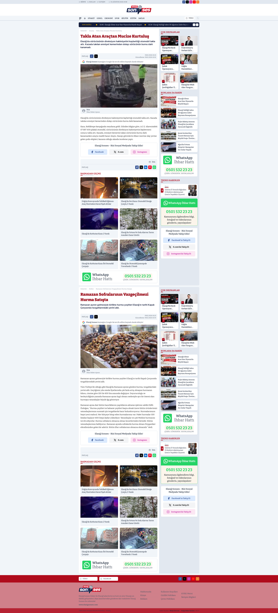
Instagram (142, 152)
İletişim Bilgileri (188, 597)
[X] (187, 1)
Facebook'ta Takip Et (181, 240)
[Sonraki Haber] (197, 24)
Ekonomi (109, 18)
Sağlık (141, 18)
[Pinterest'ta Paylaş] (150, 167)
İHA (93, 111)
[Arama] (197, 18)
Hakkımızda (145, 592)
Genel (99, 18)
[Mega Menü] (80, 18)
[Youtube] (194, 1)
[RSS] (197, 1)
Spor (117, 18)
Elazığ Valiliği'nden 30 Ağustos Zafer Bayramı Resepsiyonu (170, 25)
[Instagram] (190, 1)
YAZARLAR (107, 579)
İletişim (102, 2)
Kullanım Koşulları (169, 592)
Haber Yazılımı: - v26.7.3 (179, 610)
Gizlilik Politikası (168, 595)
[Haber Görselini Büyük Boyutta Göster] (118, 86)
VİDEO (191, 18)
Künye (83, 2)
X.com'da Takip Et (181, 247)
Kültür (125, 18)
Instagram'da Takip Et (181, 253)
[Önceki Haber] (194, 24)
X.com (121, 152)
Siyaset (91, 18)
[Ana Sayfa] (85, 18)
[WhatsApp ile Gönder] (154, 167)
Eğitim (133, 18)
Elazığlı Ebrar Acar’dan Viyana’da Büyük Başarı (116, 25)
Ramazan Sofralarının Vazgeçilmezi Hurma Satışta (114, 289)
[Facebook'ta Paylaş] (91, 56)
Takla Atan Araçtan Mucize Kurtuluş (109, 31)
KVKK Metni (187, 593)
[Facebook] (183, 1)
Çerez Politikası (168, 599)
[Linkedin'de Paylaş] (145, 167)
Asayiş (91, 31)
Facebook (99, 152)
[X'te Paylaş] (96, 56)
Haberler (83, 31)
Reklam (92, 2)
